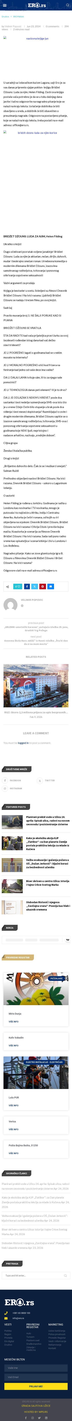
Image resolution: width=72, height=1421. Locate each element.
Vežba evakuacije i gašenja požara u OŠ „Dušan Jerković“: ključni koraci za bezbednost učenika (47, 863)
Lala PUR (14, 1097)
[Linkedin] (46, 1418)
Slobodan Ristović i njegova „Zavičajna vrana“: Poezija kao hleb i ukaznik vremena (48, 906)
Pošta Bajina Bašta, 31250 (23, 1145)
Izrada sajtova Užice (36, 1406)
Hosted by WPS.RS (36, 1412)
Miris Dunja (15, 1013)
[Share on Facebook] (27, 586)
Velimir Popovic (13, 26)
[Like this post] (19, 586)
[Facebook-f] (25, 1418)
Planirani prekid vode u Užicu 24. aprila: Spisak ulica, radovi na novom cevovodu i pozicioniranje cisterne (48, 820)
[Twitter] (39, 1418)
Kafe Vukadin (16, 1037)
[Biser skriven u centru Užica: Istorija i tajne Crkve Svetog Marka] (12, 886)
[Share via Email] (50, 586)
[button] (5, 5)
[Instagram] (32, 1418)
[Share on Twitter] (34, 586)
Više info (13, 1022)
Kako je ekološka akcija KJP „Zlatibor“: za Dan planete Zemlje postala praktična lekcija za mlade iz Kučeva (47, 843)
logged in (23, 742)
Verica (12, 1121)
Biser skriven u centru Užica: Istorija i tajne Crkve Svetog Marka (47, 882)
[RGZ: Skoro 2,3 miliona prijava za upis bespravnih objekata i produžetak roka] (36, 685)
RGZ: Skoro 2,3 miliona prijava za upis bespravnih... (36, 712)
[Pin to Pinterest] (42, 586)
